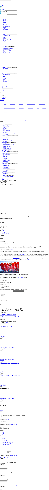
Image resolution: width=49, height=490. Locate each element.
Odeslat (3, 475)
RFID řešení (5, 169)
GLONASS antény (5, 23)
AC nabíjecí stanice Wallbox (6, 49)
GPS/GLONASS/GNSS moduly (7, 39)
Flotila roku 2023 (28, 259)
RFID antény (5, 24)
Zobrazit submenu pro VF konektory (11, 172)
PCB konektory (5, 174)
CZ (3, 89)
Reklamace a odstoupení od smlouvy (6, 443)
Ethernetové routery (5, 77)
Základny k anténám (5, 29)
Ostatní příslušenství (6, 167)
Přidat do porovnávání (5, 230)
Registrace (4, 97)
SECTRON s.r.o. (2, 9)
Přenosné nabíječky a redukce (7, 143)
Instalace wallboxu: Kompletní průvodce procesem (8, 442)
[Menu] (0, 92)
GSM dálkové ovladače (5, 62)
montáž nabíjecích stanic (20, 277)
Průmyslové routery (4, 73)
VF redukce (4, 175)
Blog (2, 87)
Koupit (1, 350)
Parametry (4, 232)
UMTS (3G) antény (5, 20)
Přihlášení (3, 447)
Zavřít (1, 411)
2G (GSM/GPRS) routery (6, 74)
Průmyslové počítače (4, 86)
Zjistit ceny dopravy (3, 463)
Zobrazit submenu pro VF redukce (10, 175)
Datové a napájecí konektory (7, 166)
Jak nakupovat (3, 438)
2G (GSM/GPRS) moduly (6, 35)
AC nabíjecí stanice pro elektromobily (8, 48)
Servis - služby (5, 81)
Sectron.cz (3, 5)
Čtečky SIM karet (5, 164)
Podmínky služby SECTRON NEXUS (6, 444)
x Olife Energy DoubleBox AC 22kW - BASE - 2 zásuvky (12, 415)
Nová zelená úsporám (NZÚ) (6, 52)
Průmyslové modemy (4, 67)
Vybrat (3, 464)
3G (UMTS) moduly (5, 36)
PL (2, 3)
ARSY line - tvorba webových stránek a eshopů (6, 457)
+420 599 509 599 (5, 6)
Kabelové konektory (6, 173)
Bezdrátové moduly (4, 34)
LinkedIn (3, 433)
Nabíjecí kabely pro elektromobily (7, 47)
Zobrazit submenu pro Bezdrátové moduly (11, 34)
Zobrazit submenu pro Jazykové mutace (6, 0)
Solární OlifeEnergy (16, 258)
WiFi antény (4, 22)
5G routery (4, 75)
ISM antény (4, 27)
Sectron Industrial (4, 4)
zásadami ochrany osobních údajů (13, 424)
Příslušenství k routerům (6, 80)
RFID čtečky (5, 171)
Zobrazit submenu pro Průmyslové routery (11, 73)
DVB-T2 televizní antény (6, 26)
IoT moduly (4, 38)
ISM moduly (4, 40)
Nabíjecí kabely (13, 249)
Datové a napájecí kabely (7, 165)
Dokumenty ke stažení (6, 233)
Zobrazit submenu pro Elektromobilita (10, 46)
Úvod (2, 178)
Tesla (4, 51)
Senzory (4, 79)
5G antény (4, 21)
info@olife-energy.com (7, 322)
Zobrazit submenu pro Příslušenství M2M (12, 163)
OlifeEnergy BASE (22, 254)
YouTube (3, 434)
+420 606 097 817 (7, 323)
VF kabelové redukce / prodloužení (8, 176)
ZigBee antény (5, 28)
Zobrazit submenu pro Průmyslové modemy (12, 67)
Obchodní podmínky (4, 437)
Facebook (3, 432)
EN (2, 2)
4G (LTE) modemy (5, 68)
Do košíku (1, 410)
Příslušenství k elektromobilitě (7, 50)
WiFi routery (4, 76)
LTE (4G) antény (6, 126)
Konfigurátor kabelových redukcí (6, 439)
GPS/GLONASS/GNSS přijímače (6, 149)
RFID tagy (6, 170)
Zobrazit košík (7, 419)
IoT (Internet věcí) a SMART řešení (6, 150)
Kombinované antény (6, 25)
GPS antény (5, 128)
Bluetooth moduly (5, 139)
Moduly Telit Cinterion (4, 440)
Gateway (4, 78)
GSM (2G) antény (5, 19)
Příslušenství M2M (5, 163)
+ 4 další (4, 41)
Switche (4, 157)
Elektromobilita (4, 46)
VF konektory (4, 172)
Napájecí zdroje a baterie (6, 168)
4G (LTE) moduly (6, 137)
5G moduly (4, 37)
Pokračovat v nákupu (3, 419)
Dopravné (3, 441)
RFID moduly (5, 141)
